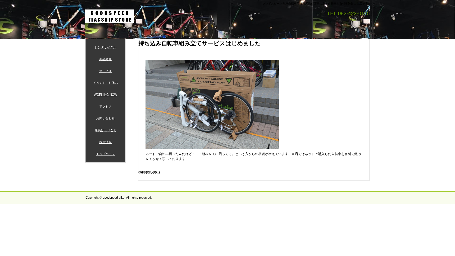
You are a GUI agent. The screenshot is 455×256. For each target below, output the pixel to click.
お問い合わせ (105, 118)
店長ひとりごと (105, 130)
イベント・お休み (105, 83)
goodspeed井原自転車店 (109, 16)
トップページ (105, 154)
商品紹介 (105, 59)
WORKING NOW (105, 94)
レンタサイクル (105, 47)
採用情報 (105, 142)
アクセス (105, 106)
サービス (105, 71)
